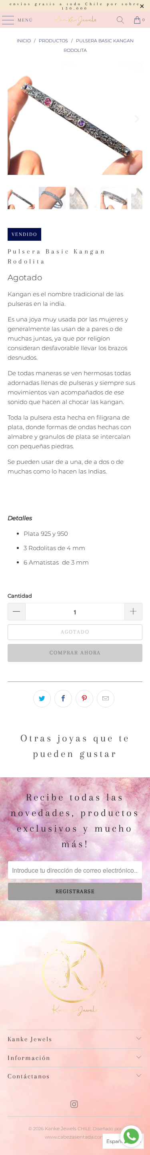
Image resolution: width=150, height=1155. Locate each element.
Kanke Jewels (60, 1128)
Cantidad (20, 595)
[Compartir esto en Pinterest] (84, 698)
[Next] (136, 119)
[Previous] (13, 119)
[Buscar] (120, 20)
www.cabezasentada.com (75, 1137)
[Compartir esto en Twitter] (42, 698)
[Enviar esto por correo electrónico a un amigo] (105, 698)
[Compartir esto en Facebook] (63, 698)
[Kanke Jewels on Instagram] (75, 1105)
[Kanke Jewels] (75, 20)
